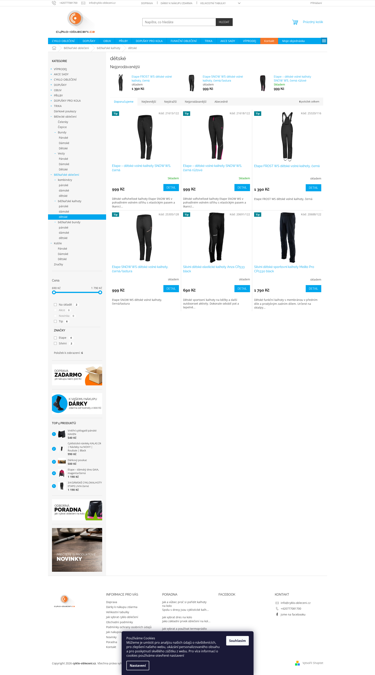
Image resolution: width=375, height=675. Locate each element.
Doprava (147, 3)
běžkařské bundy (69, 222)
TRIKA (58, 106)
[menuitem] (63, 41)
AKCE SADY (61, 74)
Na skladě (68, 304)
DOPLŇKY (60, 85)
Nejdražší (170, 101)
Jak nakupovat (115, 632)
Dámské (64, 143)
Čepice (62, 127)
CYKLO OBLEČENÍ (65, 79)
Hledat (224, 22)
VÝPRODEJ (60, 69)
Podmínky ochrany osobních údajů (129, 627)
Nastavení (138, 665)
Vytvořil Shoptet (313, 663)
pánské (63, 185)
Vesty (61, 153)
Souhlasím (237, 641)
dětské (63, 196)
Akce (64, 310)
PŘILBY (58, 95)
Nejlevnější (149, 101)
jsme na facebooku (293, 614)
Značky (58, 264)
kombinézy (65, 180)
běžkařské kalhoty (69, 201)
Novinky (111, 637)
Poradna (111, 642)
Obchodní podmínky (119, 622)
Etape (65, 337)
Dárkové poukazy (65, 111)
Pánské (63, 137)
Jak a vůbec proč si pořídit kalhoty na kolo (184, 604)
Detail (171, 187)
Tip (63, 321)
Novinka (66, 316)
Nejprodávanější (195, 101)
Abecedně (221, 101)
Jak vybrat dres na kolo (177, 617)
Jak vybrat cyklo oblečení (122, 617)
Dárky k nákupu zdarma (176, 3)
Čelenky (63, 122)
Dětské (63, 148)
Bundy (62, 132)
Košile (58, 243)
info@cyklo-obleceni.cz (296, 603)
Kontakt (111, 647)
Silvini (65, 343)
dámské (64, 190)
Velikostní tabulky (213, 3)
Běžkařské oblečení (66, 175)
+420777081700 (291, 608)
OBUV (57, 90)
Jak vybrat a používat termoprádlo (184, 628)
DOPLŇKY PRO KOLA (67, 100)
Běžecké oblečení (65, 116)
